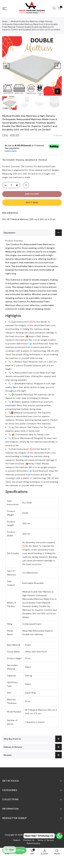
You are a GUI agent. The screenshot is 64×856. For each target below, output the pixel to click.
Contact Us (28, 840)
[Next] (58, 66)
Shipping (19, 159)
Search (16, 840)
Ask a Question (10, 212)
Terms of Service (45, 840)
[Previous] (6, 66)
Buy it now (32, 202)
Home (5, 21)
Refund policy (33, 843)
